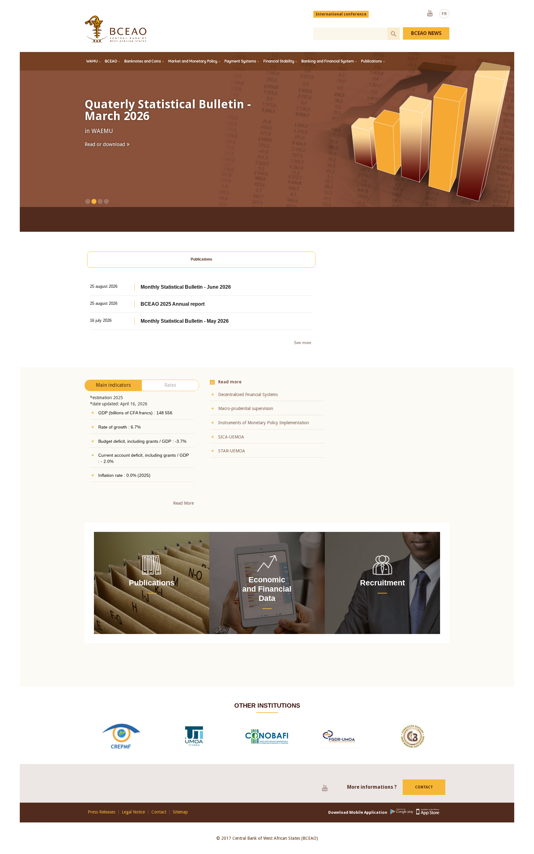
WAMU (92, 61)
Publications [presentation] (201, 269)
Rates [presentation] (170, 395)
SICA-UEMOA (231, 446)
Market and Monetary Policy (192, 61)
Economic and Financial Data (266, 598)
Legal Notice (133, 822)
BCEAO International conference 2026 (177, 110)
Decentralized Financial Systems (248, 404)
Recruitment (382, 592)
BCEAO (111, 61)
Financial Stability (278, 61)
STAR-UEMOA (231, 461)
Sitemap (180, 822)
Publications (371, 61)
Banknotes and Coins (142, 61)
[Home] (115, 29)
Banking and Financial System (327, 61)
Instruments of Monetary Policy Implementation (263, 432)
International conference (341, 14)
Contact (424, 797)
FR (444, 13)
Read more (96, 156)
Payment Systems (240, 61)
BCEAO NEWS (426, 33)
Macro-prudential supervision (245, 418)
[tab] (201, 269)
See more (302, 353)
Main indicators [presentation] (113, 395)
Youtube (429, 13)
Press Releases (101, 822)
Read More (183, 513)
